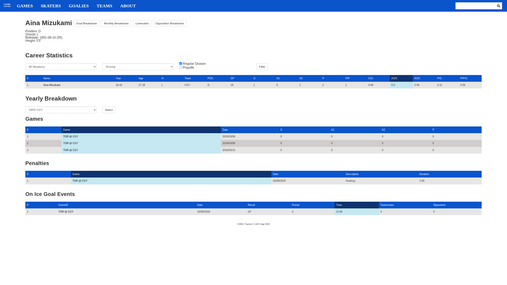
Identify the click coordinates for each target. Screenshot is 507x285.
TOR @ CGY (70, 136)
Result (251, 204)
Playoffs (188, 67)
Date (225, 129)
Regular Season (194, 63)
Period (295, 204)
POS (210, 78)
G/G (370, 78)
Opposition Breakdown (170, 23)
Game (66, 129)
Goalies (79, 6)
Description (352, 174)
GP (232, 78)
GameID (63, 204)
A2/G (417, 78)
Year (118, 78)
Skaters (51, 6)
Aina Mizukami (51, 85)
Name (46, 78)
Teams (104, 6)
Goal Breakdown (86, 23)
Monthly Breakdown (116, 23)
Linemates (142, 23)
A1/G (394, 78)
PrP (347, 78)
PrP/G (463, 78)
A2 (301, 78)
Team (188, 78)
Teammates (387, 204)
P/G (439, 78)
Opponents (439, 204)
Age (141, 78)
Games (25, 6)
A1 (278, 78)
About (128, 6)
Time (339, 204)
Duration (424, 174)
